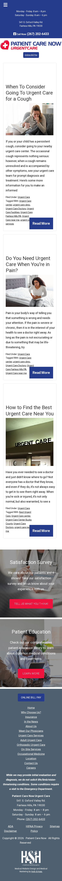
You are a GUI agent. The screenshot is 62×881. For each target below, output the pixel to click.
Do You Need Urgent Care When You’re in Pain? (28, 264)
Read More (41, 223)
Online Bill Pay (31, 55)
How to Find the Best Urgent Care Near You (30, 410)
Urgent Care (24, 197)
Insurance (31, 717)
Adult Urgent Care (31, 740)
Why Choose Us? (31, 712)
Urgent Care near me (16, 373)
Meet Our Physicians (31, 730)
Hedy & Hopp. (36, 871)
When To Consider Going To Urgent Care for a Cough (29, 93)
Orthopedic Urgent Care (31, 744)
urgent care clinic (21, 205)
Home (31, 707)
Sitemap (55, 826)
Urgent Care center (20, 516)
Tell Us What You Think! (31, 603)
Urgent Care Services (31, 735)
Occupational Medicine (31, 753)
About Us (31, 726)
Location (31, 758)
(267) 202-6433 (38, 34)
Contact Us (31, 763)
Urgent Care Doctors (16, 208)
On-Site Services (31, 749)
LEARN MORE (31, 673)
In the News (31, 721)
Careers (31, 767)
